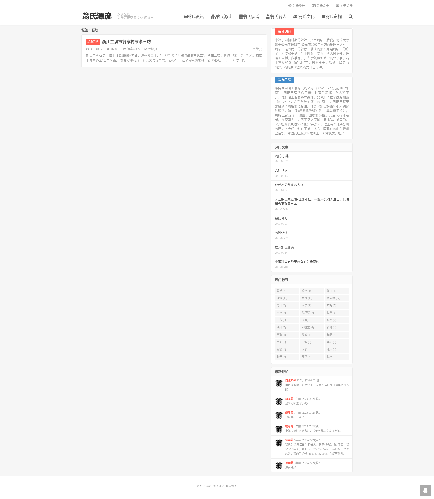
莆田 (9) (281, 305)
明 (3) (305, 349)
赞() (259, 49)
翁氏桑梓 (298, 5)
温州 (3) (331, 349)
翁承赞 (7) (308, 312)
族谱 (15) (282, 298)
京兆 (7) (331, 305)
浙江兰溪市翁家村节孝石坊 (126, 42)
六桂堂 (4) (308, 327)
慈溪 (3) (281, 349)
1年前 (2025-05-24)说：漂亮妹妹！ (303, 465)
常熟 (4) (281, 334)
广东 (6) (281, 320)
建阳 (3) (331, 342)
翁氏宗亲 (322, 5)
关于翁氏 (346, 5)
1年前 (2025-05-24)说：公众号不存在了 (303, 415)
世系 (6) (331, 312)
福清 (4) (331, 334)
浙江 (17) (332, 290)
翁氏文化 (306, 16)
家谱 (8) (306, 305)
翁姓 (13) (307, 298)
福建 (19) (307, 290)
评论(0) (152, 49)
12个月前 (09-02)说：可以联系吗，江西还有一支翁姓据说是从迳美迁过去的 (317, 385)
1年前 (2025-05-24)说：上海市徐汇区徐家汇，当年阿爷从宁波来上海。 (313, 429)
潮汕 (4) (306, 334)
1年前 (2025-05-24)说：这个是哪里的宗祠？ (303, 401)
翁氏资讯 (196, 16)
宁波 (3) (306, 342)
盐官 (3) (306, 356)
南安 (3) (281, 342)
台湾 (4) (331, 327)
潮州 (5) (281, 327)
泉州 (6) (331, 320)
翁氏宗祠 (334, 16)
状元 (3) (281, 356)
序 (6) (305, 320)
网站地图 (231, 486)
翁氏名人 (278, 16)
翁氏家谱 (251, 16)
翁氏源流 (96, 16)
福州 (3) (331, 356)
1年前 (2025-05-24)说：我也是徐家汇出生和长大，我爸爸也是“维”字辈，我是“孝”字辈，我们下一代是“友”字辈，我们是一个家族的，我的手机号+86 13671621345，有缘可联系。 (317, 447)
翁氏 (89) (282, 290)
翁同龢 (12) (333, 298)
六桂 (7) (281, 312)
